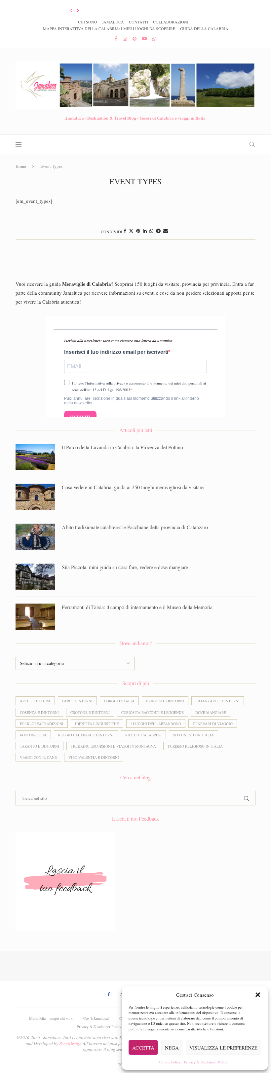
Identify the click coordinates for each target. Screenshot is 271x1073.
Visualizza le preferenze (223, 1047)
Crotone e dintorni (90, 712)
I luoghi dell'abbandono (156, 723)
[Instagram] (125, 38)
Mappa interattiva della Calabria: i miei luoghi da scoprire (109, 28)
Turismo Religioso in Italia (195, 746)
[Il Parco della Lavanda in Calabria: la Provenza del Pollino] (35, 457)
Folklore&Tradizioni (41, 723)
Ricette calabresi (143, 734)
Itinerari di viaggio (213, 723)
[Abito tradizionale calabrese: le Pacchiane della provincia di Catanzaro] (35, 537)
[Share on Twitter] (131, 231)
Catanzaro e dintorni (218, 700)
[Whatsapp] (154, 38)
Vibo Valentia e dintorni (93, 757)
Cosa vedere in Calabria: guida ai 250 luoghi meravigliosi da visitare (133, 487)
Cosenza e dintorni (39, 712)
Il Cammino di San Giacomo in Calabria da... (101, 10)
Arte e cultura (35, 700)
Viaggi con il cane (38, 757)
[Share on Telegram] (158, 231)
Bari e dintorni (77, 700)
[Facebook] (116, 38)
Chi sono (87, 21)
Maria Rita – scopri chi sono (51, 1018)
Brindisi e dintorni (165, 700)
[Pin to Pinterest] (138, 231)
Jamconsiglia (33, 734)
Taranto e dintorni (39, 746)
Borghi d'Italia (119, 700)
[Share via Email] (165, 231)
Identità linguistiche (97, 723)
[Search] (252, 144)
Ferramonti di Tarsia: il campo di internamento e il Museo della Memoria (137, 607)
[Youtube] (144, 38)
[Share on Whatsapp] (151, 231)
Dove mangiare (210, 712)
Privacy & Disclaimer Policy (205, 1061)
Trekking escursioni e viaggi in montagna (113, 746)
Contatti (138, 21)
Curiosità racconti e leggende (152, 712)
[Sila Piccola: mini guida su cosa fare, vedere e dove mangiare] (35, 577)
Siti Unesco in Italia (193, 734)
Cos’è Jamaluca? (96, 1018)
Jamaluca (113, 21)
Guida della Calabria (204, 28)
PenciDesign (70, 1043)
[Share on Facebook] (125, 231)
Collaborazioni (170, 21)
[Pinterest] (134, 38)
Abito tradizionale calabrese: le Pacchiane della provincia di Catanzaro (135, 527)
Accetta (143, 1047)
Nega (172, 1047)
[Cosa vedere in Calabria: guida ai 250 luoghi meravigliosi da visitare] (35, 497)
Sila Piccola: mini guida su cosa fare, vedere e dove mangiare (125, 567)
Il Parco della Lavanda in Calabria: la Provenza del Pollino (122, 447)
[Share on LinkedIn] (145, 231)
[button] (257, 994)
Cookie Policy (170, 1061)
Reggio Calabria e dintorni (86, 734)
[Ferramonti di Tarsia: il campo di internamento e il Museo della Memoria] (35, 617)
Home (21, 166)
